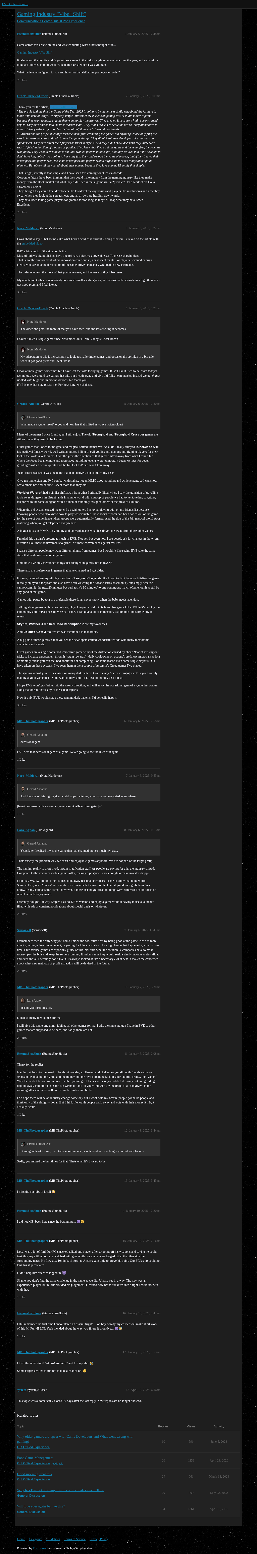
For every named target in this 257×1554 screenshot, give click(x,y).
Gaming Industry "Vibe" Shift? (51, 14)
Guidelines (53, 1539)
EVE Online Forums (15, 4)
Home (21, 1539)
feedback (57, 1463)
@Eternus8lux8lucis (63, 107)
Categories (35, 1539)
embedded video (32, 243)
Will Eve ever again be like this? (41, 1506)
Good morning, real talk (34, 1474)
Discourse (39, 1548)
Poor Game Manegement (35, 1458)
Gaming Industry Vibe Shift (34, 52)
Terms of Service (75, 1539)
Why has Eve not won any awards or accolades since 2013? (60, 1490)
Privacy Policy (99, 1539)
